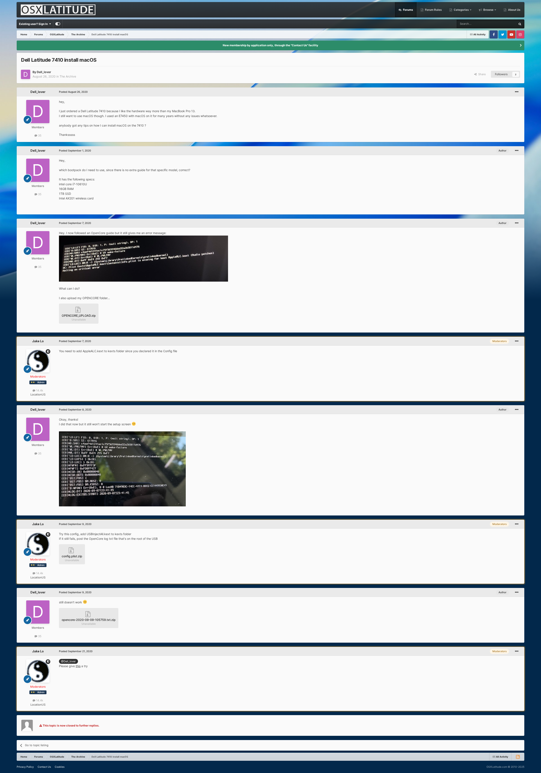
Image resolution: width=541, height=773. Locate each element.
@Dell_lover (68, 661)
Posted (73, 91)
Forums (407, 9)
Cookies (59, 766)
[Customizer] (57, 24)
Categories (461, 9)
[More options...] (516, 91)
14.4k (39, 390)
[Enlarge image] (143, 258)
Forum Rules (433, 9)
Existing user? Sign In (34, 24)
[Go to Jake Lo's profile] (37, 360)
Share (481, 74)
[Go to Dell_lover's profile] (25, 74)
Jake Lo (38, 341)
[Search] (520, 24)
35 (39, 135)
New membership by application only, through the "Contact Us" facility (270, 45)
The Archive (68, 76)
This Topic (504, 23)
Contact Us (44, 766)
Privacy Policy (25, 766)
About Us (513, 9)
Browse (488, 9)
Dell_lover (44, 72)
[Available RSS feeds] (517, 757)
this (78, 666)
